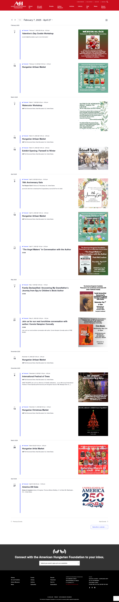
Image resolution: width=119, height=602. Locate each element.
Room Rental (103, 7)
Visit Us (87, 7)
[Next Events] (15, 20)
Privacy (56, 597)
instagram (94, 587)
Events (51, 6)
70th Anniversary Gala (32, 182)
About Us (30, 7)
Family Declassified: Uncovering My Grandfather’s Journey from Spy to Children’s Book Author (45, 289)
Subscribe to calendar (98, 527)
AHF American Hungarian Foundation (18, 5)
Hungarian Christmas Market (35, 409)
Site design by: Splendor (65, 597)
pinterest (92, 587)
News (95, 6)
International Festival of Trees (36, 376)
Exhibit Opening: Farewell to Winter (38, 150)
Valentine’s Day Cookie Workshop (38, 33)
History (13, 577)
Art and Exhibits (39, 7)
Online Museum (60, 7)
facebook (89, 587)
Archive (71, 6)
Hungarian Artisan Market (34, 67)
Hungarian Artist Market (33, 448)
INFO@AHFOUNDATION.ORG (72, 584)
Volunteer (89, 1)
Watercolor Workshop (32, 105)
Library (80, 6)
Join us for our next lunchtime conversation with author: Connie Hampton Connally (44, 322)
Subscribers (80, 1)
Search (104, 1)
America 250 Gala (30, 486)
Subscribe (33, 584)
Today (20, 19)
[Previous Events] (12, 20)
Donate (97, 1)
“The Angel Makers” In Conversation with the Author (46, 249)
